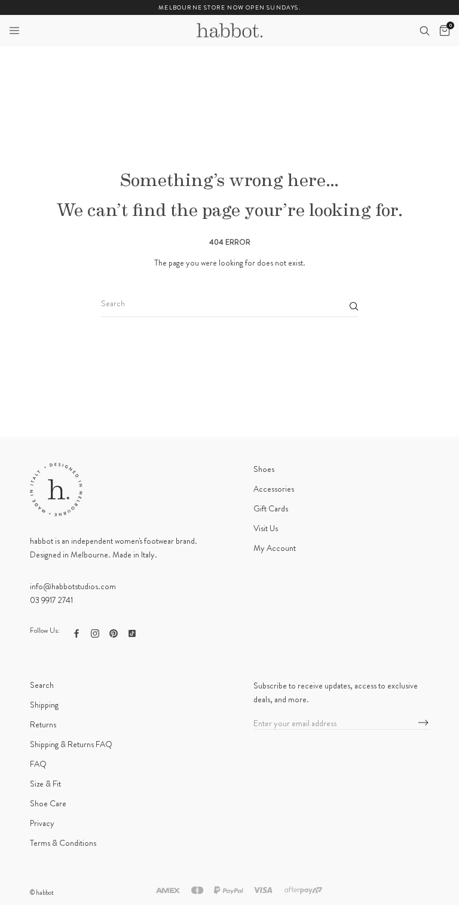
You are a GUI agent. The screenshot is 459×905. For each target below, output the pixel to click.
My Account (274, 548)
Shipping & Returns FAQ (71, 744)
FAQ (38, 764)
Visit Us (265, 528)
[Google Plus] (132, 632)
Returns (43, 724)
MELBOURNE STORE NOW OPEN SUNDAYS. (229, 7)
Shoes (263, 469)
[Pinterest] (113, 632)
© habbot (42, 892)
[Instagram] (95, 632)
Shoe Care (48, 803)
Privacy (42, 823)
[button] (14, 30)
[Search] (424, 30)
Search (42, 685)
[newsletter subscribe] (423, 723)
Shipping (44, 705)
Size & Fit (45, 784)
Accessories (273, 489)
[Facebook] (76, 632)
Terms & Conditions (63, 843)
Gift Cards (270, 508)
